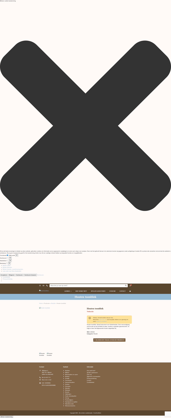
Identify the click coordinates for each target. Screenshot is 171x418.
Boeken (67, 376)
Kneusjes (67, 386)
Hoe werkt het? (91, 370)
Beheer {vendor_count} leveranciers (13, 269)
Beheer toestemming (6, 416)
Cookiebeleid (6, 277)
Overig (67, 398)
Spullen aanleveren (92, 372)
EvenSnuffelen (97, 413)
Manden (67, 388)
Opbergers (68, 394)
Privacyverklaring (7, 279)
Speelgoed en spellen (71, 402)
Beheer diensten (7, 267)
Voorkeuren (19, 275)
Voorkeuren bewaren (30, 275)
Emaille (67, 378)
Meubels (67, 390)
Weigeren (11, 275)
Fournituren (68, 380)
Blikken (67, 372)
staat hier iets (103, 319)
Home (41, 303)
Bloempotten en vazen (71, 374)
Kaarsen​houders (70, 382)
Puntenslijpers (69, 400)
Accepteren (4, 275)
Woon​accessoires (70, 405)
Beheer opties (7, 265)
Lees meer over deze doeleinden (12, 271)
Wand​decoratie (69, 404)
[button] (85, 126)
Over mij (89, 374)
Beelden (67, 370)
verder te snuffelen (101, 321)
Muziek (53, 303)
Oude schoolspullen (70, 396)
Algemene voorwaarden (93, 376)
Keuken (67, 384)
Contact (89, 380)
